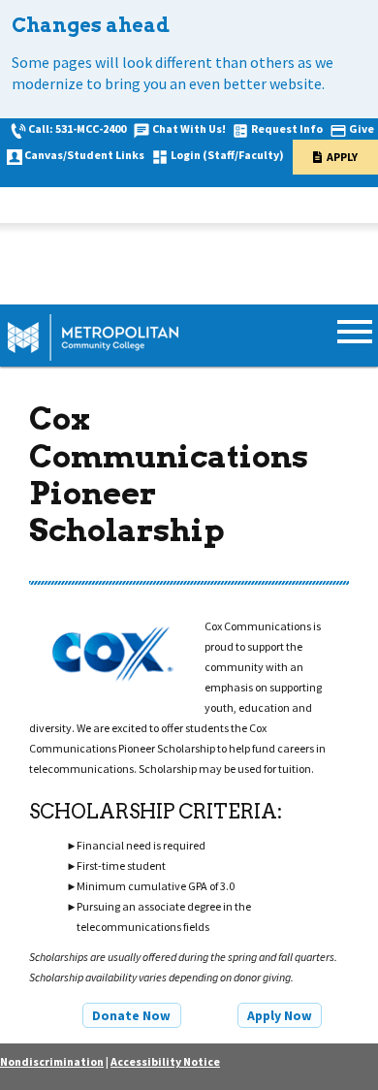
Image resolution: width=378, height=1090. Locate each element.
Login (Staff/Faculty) (227, 154)
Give (361, 128)
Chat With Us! (189, 128)
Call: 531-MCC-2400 (77, 128)
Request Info (287, 128)
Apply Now (279, 1015)
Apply (342, 156)
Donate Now (131, 1015)
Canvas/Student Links (84, 154)
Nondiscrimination (52, 1061)
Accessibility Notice (165, 1061)
